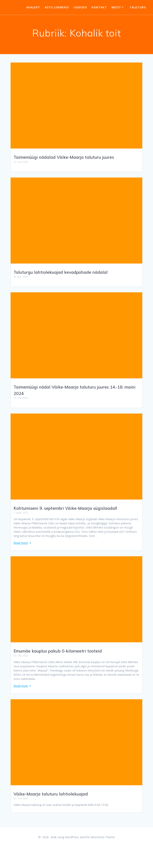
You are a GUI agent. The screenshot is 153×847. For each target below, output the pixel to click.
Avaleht (33, 7)
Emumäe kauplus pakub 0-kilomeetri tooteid (58, 651)
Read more (21, 543)
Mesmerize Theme (102, 837)
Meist (116, 7)
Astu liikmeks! (57, 7)
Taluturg (137, 7)
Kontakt (99, 7)
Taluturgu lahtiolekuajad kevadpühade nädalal (61, 272)
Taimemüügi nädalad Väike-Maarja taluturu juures (64, 157)
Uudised (80, 7)
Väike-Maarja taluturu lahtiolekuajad (51, 793)
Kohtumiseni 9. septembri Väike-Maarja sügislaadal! (65, 508)
